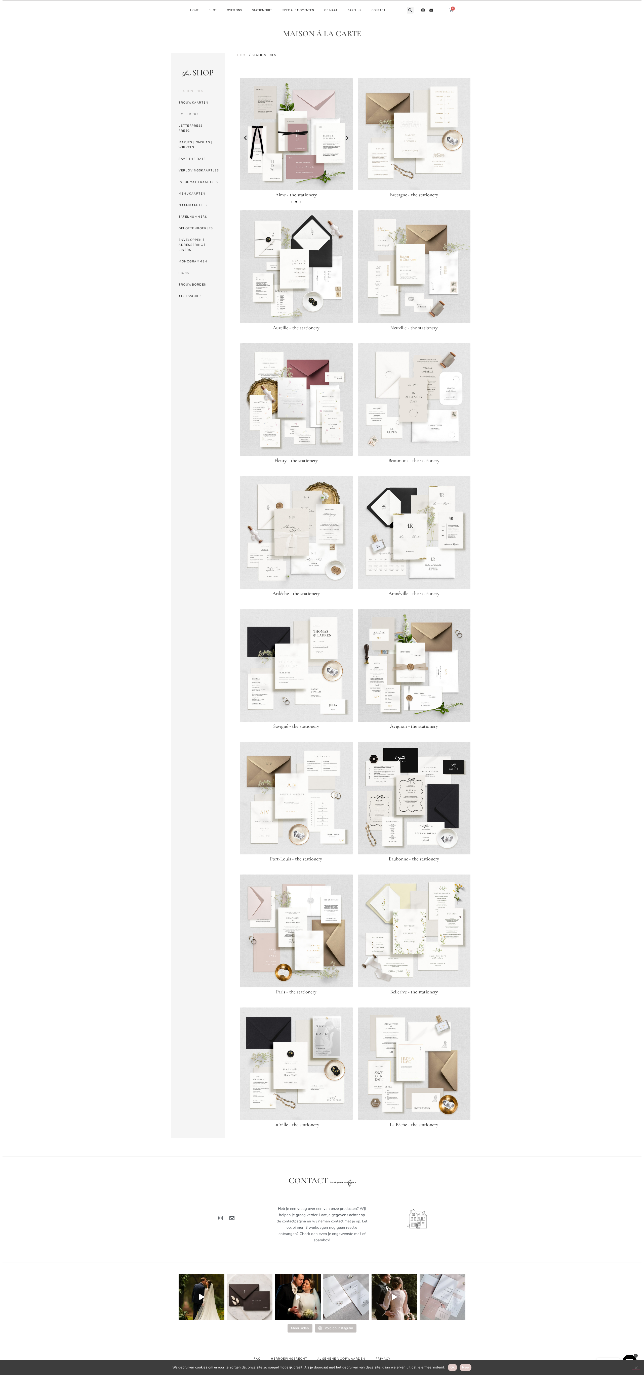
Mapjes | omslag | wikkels (196, 144)
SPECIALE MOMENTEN (298, 10)
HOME (194, 10)
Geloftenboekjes (196, 228)
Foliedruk (189, 114)
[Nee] (636, 1367)
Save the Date (192, 159)
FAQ (257, 1358)
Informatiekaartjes (198, 182)
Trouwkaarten (193, 102)
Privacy (383, 1358)
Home (242, 55)
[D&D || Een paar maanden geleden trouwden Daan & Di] (201, 1297)
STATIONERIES (262, 10)
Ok (452, 1367)
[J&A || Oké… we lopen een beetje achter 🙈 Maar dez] (394, 1297)
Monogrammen (193, 261)
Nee (465, 1367)
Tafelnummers (193, 216)
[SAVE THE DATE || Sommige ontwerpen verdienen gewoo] (346, 1297)
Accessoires (191, 296)
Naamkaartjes (193, 205)
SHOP (213, 10)
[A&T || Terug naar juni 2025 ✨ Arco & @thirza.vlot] (298, 1297)
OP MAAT (331, 10)
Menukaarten (192, 193)
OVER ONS (234, 10)
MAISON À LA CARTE (322, 33)
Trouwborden (193, 284)
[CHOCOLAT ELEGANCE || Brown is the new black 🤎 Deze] (250, 1297)
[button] (410, 10)
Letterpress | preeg (192, 128)
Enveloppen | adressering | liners (192, 245)
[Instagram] (423, 10)
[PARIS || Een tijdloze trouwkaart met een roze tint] (442, 1297)
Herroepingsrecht (289, 1358)
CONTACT (379, 10)
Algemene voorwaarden (341, 1358)
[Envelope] (431, 10)
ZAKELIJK (354, 10)
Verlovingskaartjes (199, 170)
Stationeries (191, 91)
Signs (184, 273)
